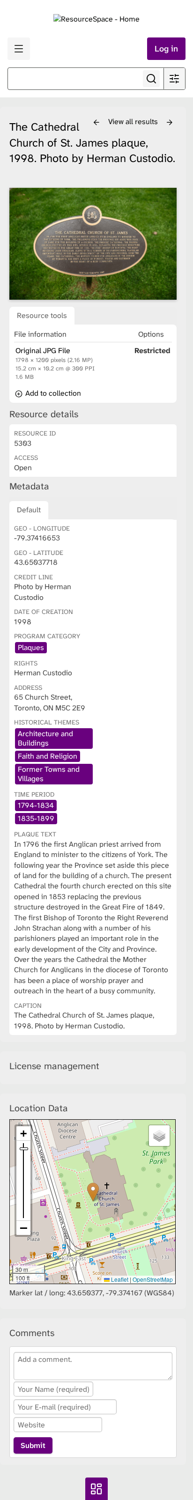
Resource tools (42, 315)
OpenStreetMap (153, 1279)
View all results (134, 121)
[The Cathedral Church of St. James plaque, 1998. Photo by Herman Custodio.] (93, 243)
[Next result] (170, 122)
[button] (93, 1192)
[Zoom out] (23, 1228)
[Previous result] (96, 122)
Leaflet (119, 1279)
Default (29, 510)
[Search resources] (151, 78)
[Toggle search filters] (174, 78)
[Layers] (159, 1135)
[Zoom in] (23, 1133)
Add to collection (52, 393)
